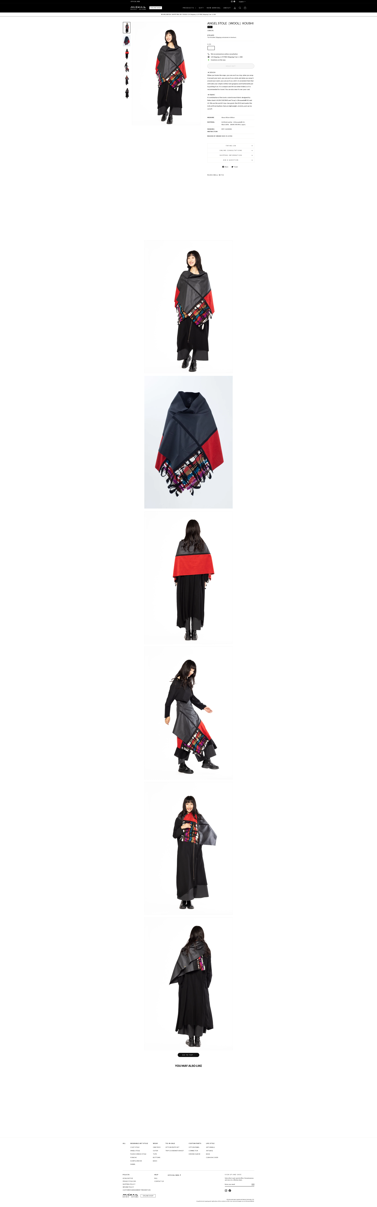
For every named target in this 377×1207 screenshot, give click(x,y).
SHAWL (132, 1164)
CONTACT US (159, 1181)
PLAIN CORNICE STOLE (138, 1154)
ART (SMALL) (210, 1147)
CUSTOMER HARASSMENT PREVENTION (136, 1190)
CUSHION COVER (212, 1157)
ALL (124, 1143)
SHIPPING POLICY (129, 1184)
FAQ (155, 1178)
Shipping (218, 37)
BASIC (155, 1161)
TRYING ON (231, 145)
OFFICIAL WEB (135, 1)
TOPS (155, 1154)
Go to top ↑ (188, 1055)
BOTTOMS (156, 1157)
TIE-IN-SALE (170, 1143)
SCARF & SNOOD (136, 1161)
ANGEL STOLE (135, 1150)
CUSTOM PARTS (195, 1143)
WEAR (155, 1143)
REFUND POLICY (128, 1187)
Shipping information (231, 155)
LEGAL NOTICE (128, 1178)
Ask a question (230, 160)
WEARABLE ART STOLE (139, 1143)
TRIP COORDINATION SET (174, 1150)
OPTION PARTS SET (172, 1147)
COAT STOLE (134, 1147)
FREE (211, 48)
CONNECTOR (193, 1150)
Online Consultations (231, 150)
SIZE (209, 44)
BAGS (208, 1154)
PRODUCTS (188, 8)
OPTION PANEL (194, 1147)
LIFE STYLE (210, 1143)
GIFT (201, 8)
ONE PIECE (157, 1147)
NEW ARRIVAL (214, 8)
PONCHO (133, 1157)
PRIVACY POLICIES (129, 1181)
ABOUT (227, 8)
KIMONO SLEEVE (194, 1154)
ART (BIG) (209, 1150)
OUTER (155, 1150)
